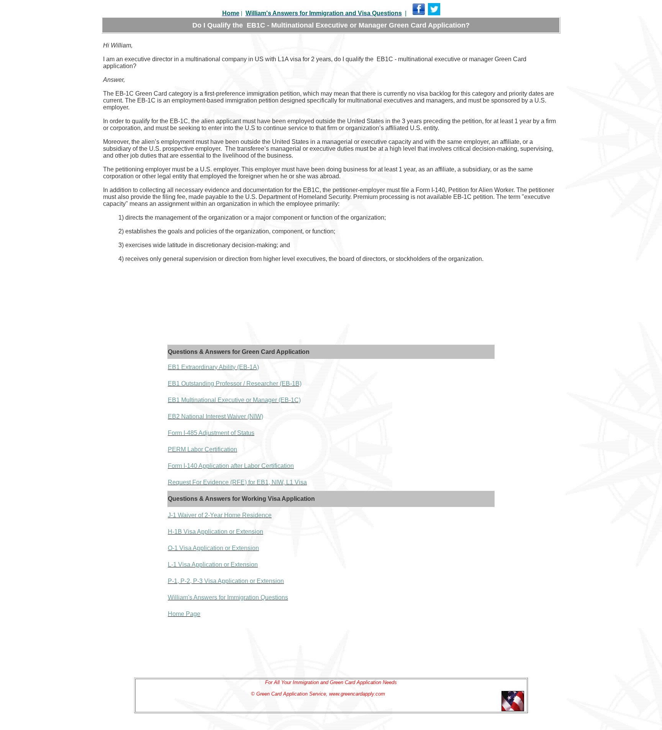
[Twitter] (434, 13)
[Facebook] (419, 13)
